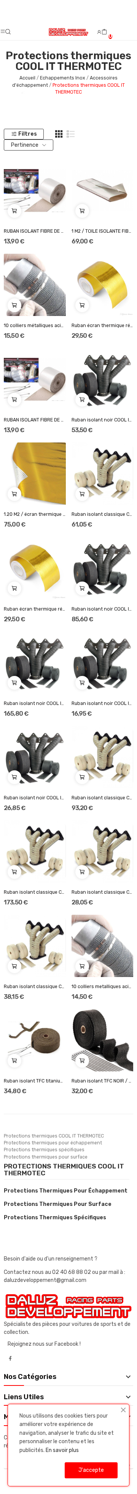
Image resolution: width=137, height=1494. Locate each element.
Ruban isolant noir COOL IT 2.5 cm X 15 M (103, 420)
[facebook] (10, 1359)
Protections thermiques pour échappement (65, 1191)
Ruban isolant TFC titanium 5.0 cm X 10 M (35, 1081)
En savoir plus (62, 1450)
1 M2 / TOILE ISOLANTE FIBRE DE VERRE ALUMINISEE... (103, 231)
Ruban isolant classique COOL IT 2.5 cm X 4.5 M (103, 892)
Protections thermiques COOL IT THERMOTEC (64, 1170)
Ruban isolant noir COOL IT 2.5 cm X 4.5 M (103, 703)
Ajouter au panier (14, 211)
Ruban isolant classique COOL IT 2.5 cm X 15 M (103, 514)
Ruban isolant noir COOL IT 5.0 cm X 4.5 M (35, 797)
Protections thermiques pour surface (58, 1204)
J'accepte (91, 1470)
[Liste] (70, 134)
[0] (104, 32)
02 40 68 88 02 (72, 1272)
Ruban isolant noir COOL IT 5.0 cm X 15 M (103, 609)
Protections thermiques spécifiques (55, 1217)
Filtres (27, 134)
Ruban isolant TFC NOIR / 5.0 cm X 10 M (103, 1081)
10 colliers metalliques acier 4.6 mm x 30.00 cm (103, 986)
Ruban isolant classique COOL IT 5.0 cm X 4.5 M (35, 986)
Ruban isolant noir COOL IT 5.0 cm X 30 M (35, 703)
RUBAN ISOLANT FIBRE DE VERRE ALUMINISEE (35, 231)
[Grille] (59, 134)
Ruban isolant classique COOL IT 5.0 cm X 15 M (103, 797)
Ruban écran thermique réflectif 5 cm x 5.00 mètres (103, 325)
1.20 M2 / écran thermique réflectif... (35, 514)
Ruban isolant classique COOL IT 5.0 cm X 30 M (35, 892)
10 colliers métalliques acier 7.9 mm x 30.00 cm (35, 325)
